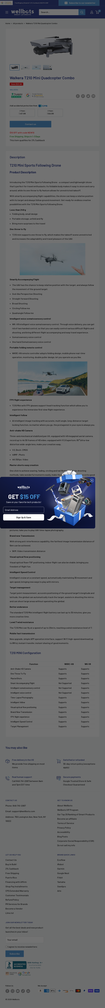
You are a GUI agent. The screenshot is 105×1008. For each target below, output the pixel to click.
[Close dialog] (91, 480)
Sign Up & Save (23, 517)
